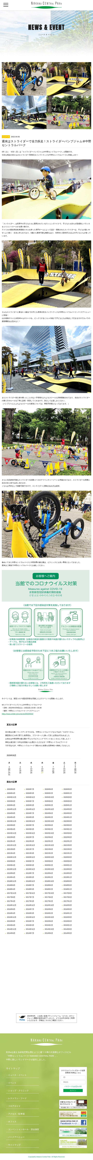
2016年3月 (30, 913)
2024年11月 (30, 809)
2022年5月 (68, 837)
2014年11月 (30, 929)
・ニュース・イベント (16, 1075)
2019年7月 (30, 873)
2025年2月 (49, 805)
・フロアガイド (13, 1106)
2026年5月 (68, 789)
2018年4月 (11, 889)
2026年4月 (11, 793)
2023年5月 (68, 825)
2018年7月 (30, 885)
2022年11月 (30, 833)
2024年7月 (30, 813)
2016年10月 (49, 905)
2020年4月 (11, 865)
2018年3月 (30, 889)
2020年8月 (11, 861)
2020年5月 (68, 861)
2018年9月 (68, 881)
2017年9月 (68, 893)
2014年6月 (49, 933)
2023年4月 (11, 829)
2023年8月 (11, 825)
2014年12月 (11, 929)
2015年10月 (49, 917)
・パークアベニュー (15, 1137)
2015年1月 (68, 925)
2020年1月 (68, 865)
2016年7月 (30, 909)
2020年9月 (68, 857)
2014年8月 (11, 933)
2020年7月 (30, 861)
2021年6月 (49, 849)
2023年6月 (49, 825)
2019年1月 (68, 877)
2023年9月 (68, 821)
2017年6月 (49, 897)
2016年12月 (11, 905)
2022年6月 (49, 837)
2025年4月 (11, 805)
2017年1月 (68, 901)
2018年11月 (30, 881)
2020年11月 (30, 857)
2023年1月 (68, 829)
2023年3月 (30, 829)
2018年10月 (49, 881)
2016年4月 (11, 913)
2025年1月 (68, 805)
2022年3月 (30, 841)
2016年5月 (68, 909)
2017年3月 (30, 901)
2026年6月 (49, 789)
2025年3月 (30, 805)
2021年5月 (68, 849)
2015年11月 (30, 917)
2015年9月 (68, 917)
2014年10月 (49, 929)
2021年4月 (11, 853)
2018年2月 (49, 889)
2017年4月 (11, 901)
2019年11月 (30, 869)
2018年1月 (68, 889)
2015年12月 (11, 917)
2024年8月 (11, 813)
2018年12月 (11, 881)
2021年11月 (30, 845)
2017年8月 (11, 897)
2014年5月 (68, 933)
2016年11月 (30, 905)
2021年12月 (11, 845)
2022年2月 (49, 841)
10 (9, 769)
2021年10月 (49, 845)
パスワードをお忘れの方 (73, 1086)
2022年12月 (11, 833)
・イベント (11, 1083)
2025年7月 (30, 801)
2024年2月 (49, 817)
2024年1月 (68, 817)
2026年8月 (11, 789)
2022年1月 (68, 841)
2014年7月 (30, 933)
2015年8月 (11, 921)
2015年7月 (30, 921)
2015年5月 (68, 921)
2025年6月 (49, 801)
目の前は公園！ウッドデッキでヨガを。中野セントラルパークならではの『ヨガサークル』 (40, 732)
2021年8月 (11, 849)
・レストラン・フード (16, 1098)
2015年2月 (49, 925)
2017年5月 (68, 897)
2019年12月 (11, 869)
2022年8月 (11, 837)
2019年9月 (68, 869)
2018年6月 (49, 885)
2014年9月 (68, 929)
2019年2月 (49, 877)
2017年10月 (49, 893)
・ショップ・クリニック (17, 1090)
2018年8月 (11, 885)
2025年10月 (49, 797)
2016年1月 (68, 913)
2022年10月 (49, 833)
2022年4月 (11, 841)
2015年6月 (49, 921)
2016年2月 (49, 913)
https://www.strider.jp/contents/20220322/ (17, 714)
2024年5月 (68, 813)
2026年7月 (30, 789)
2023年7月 (30, 825)
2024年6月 (49, 813)
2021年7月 (30, 849)
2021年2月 (49, 853)
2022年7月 (30, 837)
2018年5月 (68, 885)
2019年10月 (49, 869)
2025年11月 (30, 797)
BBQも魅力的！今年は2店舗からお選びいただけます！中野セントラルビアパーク (36, 742)
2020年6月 (49, 861)
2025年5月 (68, 801)
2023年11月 (30, 821)
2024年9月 (68, 809)
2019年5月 (68, 873)
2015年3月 (30, 925)
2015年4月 (11, 925)
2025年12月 (11, 797)
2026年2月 (49, 793)
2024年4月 (11, 817)
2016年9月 (68, 905)
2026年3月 (30, 793)
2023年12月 (11, 821)
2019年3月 (30, 877)
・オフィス (11, 1121)
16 (75, 769)
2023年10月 (49, 821)
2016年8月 (11, 909)
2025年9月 (68, 797)
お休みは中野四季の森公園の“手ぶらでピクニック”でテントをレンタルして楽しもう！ (38, 739)
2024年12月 (11, 809)
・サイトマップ (13, 1145)
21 (53, 771)
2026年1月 (68, 793)
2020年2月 (49, 865)
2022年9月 (68, 833)
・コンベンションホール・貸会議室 (22, 1129)
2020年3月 (30, 865)
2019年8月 (11, 873)
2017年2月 (49, 901)
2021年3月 (30, 853)
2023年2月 (49, 829)
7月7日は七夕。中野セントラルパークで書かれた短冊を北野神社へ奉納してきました (37, 746)
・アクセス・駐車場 (15, 1114)
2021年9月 (68, 845)
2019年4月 (11, 877)
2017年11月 (30, 893)
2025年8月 (11, 801)
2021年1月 (68, 853)
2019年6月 (49, 873)
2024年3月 (30, 817)
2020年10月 (49, 857)
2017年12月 (11, 893)
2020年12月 (11, 857)
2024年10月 (49, 809)
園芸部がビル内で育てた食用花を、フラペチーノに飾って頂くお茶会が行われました (37, 735)
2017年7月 (30, 897)
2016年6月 (49, 909)
